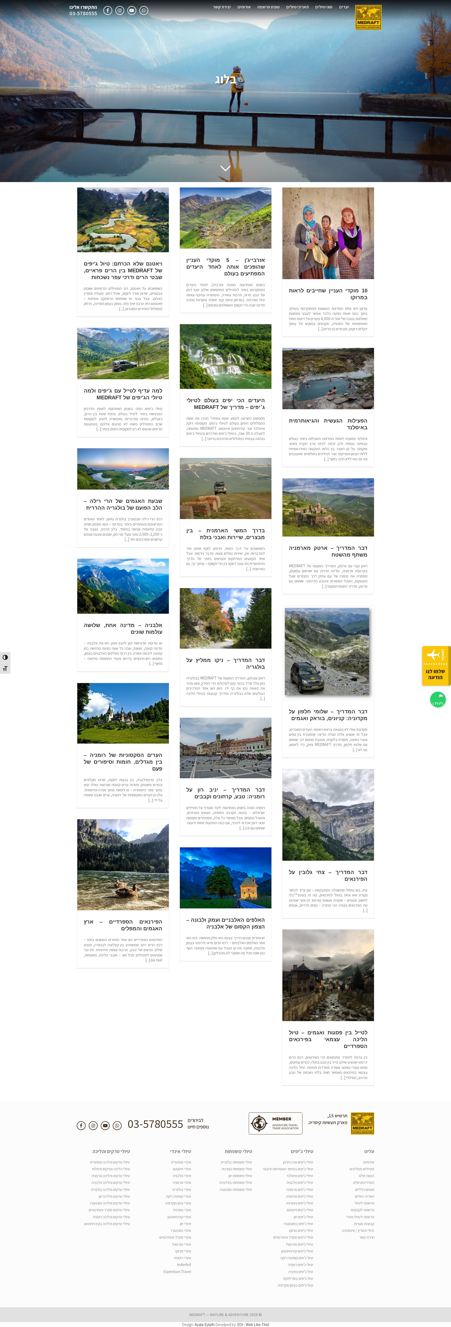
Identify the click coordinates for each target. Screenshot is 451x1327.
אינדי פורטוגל (181, 1244)
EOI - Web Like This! (253, 1324)
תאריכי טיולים (297, 7)
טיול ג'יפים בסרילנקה (298, 1278)
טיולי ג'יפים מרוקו (301, 1230)
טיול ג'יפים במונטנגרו (298, 1223)
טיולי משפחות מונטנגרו (236, 1189)
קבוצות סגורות (364, 1223)
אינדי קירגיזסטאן (179, 1216)
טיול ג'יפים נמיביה (300, 1271)
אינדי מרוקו (183, 1250)
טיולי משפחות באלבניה (235, 1182)
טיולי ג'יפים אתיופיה (299, 1196)
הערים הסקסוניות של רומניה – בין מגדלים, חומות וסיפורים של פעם (123, 761)
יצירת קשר (222, 7)
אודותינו (244, 7)
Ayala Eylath (205, 1324)
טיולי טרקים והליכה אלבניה (111, 1182)
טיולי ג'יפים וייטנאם (300, 1209)
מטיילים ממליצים (362, 1168)
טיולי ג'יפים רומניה (300, 1264)
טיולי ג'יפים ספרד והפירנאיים (293, 1237)
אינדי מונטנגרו (181, 1230)
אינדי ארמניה (182, 1182)
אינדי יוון (185, 1223)
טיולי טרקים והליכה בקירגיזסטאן (107, 1223)
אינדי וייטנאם (182, 1168)
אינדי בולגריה (181, 1189)
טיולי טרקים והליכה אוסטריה (110, 1162)
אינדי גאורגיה (182, 1209)
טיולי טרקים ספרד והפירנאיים (109, 1209)
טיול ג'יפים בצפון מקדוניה (295, 1285)
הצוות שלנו (366, 1175)
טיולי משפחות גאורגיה (237, 1168)
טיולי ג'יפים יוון (303, 1216)
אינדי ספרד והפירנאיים (175, 1237)
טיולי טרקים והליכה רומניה (111, 1216)
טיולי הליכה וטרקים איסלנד (110, 1168)
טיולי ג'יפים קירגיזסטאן (297, 1250)
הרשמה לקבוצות (362, 1209)
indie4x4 (184, 1264)
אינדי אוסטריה (181, 1162)
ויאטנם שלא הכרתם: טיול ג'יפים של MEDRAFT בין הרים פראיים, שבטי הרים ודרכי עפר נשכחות (123, 270)
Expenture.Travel (177, 1271)
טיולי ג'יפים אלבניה (300, 1182)
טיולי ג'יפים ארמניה (300, 1189)
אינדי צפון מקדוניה (178, 1203)
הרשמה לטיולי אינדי (360, 1216)
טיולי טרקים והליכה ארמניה (111, 1175)
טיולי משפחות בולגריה (236, 1162)
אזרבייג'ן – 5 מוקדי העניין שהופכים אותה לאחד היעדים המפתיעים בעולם (225, 266)
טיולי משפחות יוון (240, 1175)
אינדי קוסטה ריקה (178, 1196)
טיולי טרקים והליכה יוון (114, 1196)
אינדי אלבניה (182, 1175)
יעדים (344, 7)
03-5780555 (83, 13)
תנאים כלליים (364, 1189)
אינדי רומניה (182, 1257)
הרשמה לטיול (364, 1203)
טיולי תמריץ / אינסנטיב (358, 1230)
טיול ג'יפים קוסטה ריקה (297, 1257)
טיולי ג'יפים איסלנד (299, 1175)
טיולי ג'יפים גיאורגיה (299, 1203)
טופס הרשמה (268, 7)
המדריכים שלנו (363, 1182)
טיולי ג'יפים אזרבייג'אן (298, 1162)
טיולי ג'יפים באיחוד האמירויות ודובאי (288, 1168)
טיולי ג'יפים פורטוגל (299, 1244)
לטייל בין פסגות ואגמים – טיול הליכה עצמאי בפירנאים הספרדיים (328, 1039)
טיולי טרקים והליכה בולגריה (110, 1189)
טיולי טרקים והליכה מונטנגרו (110, 1203)
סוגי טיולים (324, 7)
